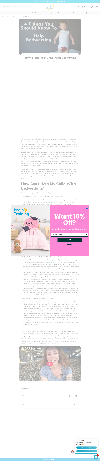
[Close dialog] (87, 207)
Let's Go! (69, 240)
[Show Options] (86, 234)
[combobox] (69, 234)
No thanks (69, 245)
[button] (96, 457)
